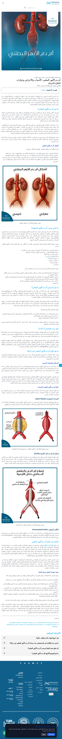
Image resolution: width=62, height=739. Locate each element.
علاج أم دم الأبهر (48, 545)
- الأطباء (31, 687)
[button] (31, 9)
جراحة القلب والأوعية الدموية (53, 77)
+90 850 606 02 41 (9, 699)
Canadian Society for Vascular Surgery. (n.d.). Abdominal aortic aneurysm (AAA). (33, 622)
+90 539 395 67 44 (9, 695)
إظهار (43, 90)
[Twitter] (20, 663)
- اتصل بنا (40, 692)
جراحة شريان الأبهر (40, 77)
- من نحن (40, 675)
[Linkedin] (29, 663)
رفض (43, 734)
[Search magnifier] (25, 8)
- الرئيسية (40, 672)
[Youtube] (33, 663)
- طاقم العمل (39, 677)
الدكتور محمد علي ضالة (53, 85)
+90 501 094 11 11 (9, 691)
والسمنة (47, 256)
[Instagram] (37, 663)
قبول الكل (51, 734)
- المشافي (30, 684)
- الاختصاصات (39, 680)
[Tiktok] (25, 663)
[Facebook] (41, 663)
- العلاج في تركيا (29, 682)
